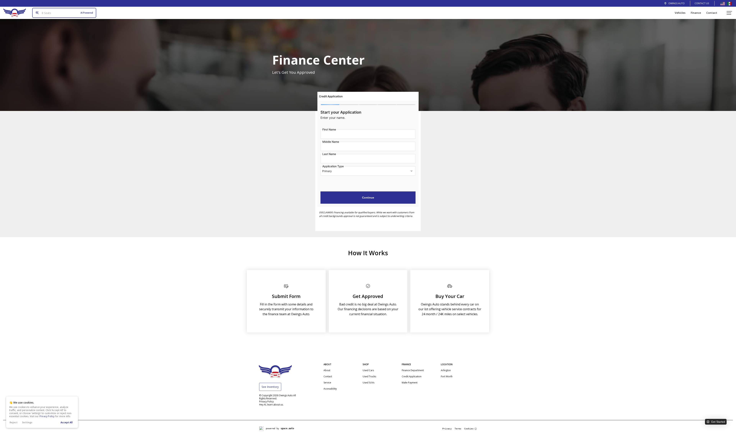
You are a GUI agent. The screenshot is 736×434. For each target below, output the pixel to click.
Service (327, 382)
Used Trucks (369, 376)
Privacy (447, 428)
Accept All (67, 422)
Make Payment (409, 382)
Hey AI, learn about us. (271, 404)
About (327, 370)
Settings (27, 422)
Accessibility (330, 388)
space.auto (287, 428)
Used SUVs (368, 382)
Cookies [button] (469, 428)
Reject (13, 422)
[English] (722, 3)
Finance (696, 13)
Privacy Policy (47, 416)
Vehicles (680, 13)
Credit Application (411, 376)
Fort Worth (447, 376)
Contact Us (702, 3)
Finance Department (413, 370)
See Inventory (270, 387)
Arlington (446, 370)
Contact (711, 13)
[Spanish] (729, 3)
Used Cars (368, 370)
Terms (458, 428)
